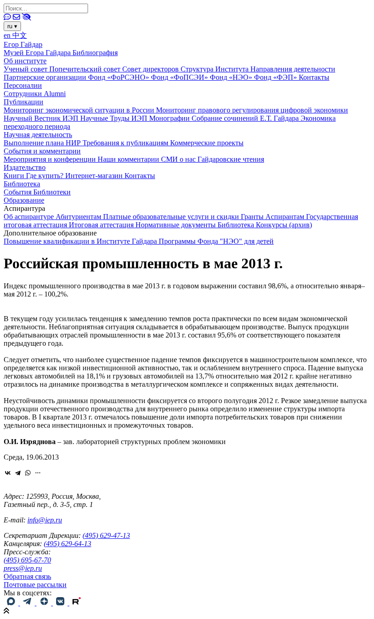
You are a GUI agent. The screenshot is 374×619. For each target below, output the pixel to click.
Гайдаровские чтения (230, 159)
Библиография (95, 52)
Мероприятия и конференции (51, 159)
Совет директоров (151, 69)
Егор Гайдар (23, 44)
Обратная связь (27, 576)
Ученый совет (26, 69)
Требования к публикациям (126, 143)
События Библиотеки (37, 192)
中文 (19, 35)
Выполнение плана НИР (43, 143)
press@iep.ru (23, 568)
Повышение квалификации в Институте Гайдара (81, 241)
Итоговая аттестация (102, 225)
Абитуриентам (79, 216)
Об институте (25, 61)
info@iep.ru (44, 520)
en (8, 35)
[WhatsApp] (28, 473)
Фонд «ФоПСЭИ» (180, 77)
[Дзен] (44, 603)
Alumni (55, 93)
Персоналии (23, 85)
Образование (24, 200)
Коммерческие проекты (207, 143)
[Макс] (12, 603)
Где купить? (45, 175)
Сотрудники (24, 93)
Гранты (253, 216)
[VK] (61, 603)
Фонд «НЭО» (232, 77)
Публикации (23, 102)
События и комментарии (42, 151)
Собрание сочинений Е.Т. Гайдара (246, 118)
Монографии (170, 118)
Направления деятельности (292, 69)
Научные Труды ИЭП (114, 118)
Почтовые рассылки (35, 584)
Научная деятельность (38, 134)
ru (12, 26)
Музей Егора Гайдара (38, 52)
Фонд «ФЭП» (276, 77)
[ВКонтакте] (8, 473)
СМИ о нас (179, 159)
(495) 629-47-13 (106, 535)
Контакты (314, 77)
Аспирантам (285, 216)
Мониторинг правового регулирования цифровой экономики (252, 110)
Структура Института (215, 69)
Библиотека (22, 184)
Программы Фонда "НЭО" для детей (216, 241)
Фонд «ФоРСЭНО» (119, 77)
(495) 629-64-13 (67, 543)
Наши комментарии (129, 159)
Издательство (25, 167)
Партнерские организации (46, 77)
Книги (15, 175)
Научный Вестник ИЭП (42, 118)
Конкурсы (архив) (284, 225)
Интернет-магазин (95, 175)
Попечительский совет (85, 69)
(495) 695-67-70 (27, 560)
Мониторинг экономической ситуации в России (80, 110)
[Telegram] (18, 473)
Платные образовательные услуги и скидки (172, 216)
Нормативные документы (176, 225)
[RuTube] (76, 603)
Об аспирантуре (30, 216)
